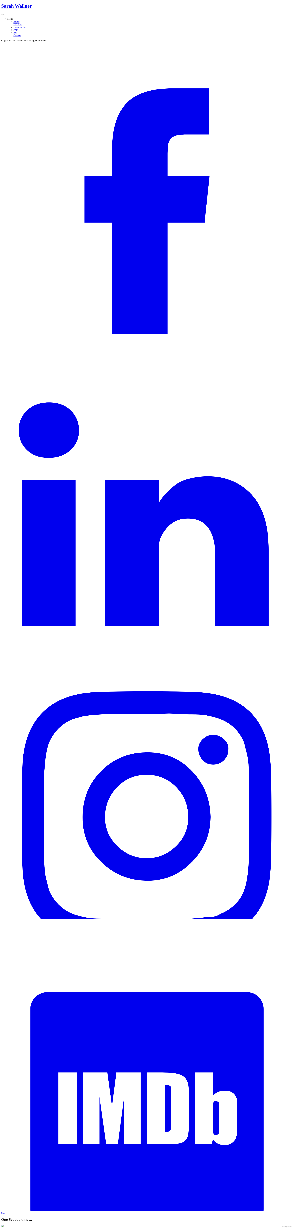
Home (16, 21)
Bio (15, 32)
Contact (17, 35)
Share (4, 1213)
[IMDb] (147, 1210)
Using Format (287, 1226)
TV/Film (17, 24)
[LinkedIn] (147, 625)
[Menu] (2, 14)
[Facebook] (147, 333)
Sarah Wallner (16, 6)
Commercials (19, 27)
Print (15, 30)
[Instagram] (147, 918)
